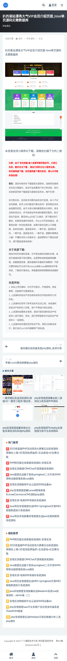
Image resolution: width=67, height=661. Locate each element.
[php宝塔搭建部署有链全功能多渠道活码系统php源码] (18, 413)
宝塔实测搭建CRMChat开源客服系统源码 (32, 469)
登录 (54, 5)
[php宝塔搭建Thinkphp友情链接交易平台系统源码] (49, 413)
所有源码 (6, 26)
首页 (20, 39)
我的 (33, 658)
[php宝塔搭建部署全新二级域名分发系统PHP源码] (49, 383)
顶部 (56, 658)
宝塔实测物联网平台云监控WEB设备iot (31, 484)
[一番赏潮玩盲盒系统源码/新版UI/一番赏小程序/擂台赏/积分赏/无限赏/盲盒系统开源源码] (18, 385)
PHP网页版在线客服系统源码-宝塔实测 (30, 463)
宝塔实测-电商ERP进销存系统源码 (28, 500)
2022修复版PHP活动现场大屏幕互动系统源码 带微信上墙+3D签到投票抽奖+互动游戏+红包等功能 (32, 453)
